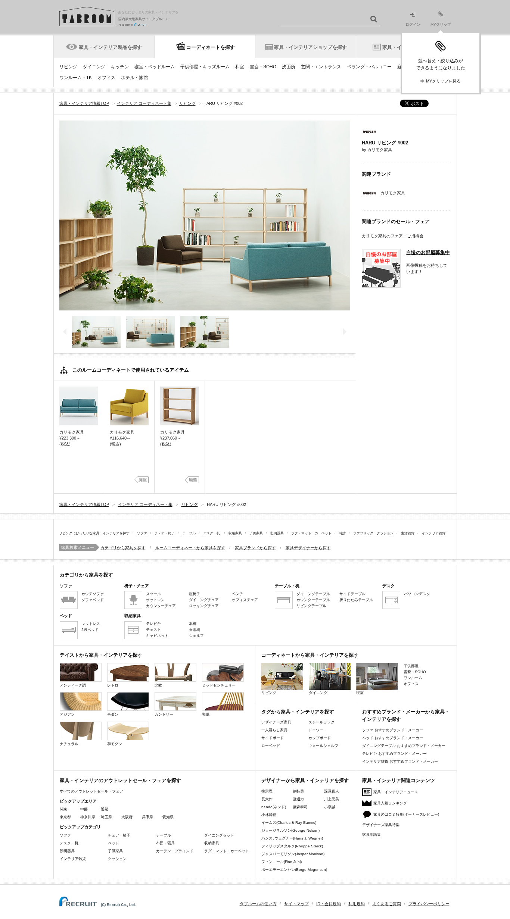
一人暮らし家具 (274, 730)
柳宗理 (267, 791)
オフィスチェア (245, 600)
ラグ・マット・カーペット (311, 533)
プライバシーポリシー (429, 903)
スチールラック (321, 722)
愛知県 (168, 817)
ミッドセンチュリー (219, 685)
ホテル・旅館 (134, 77)
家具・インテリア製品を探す (110, 47)
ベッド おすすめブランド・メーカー (392, 738)
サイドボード (272, 738)
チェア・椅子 (165, 533)
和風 (205, 714)
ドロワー (315, 730)
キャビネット (157, 636)
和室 (239, 66)
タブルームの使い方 (258, 903)
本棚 (192, 624)
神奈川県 (87, 817)
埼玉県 (106, 817)
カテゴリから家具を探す (123, 548)
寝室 (360, 693)
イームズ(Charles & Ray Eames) (288, 822)
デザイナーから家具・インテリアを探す (305, 780)
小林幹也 (268, 815)
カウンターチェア (161, 606)
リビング (68, 66)
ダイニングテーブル (313, 594)
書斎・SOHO (263, 66)
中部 (84, 809)
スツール (153, 594)
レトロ (112, 685)
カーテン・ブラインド (174, 851)
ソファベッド (92, 600)
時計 (342, 533)
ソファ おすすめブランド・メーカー (392, 730)
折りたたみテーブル (356, 600)
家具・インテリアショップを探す (310, 47)
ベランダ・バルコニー (369, 66)
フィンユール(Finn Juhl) (281, 862)
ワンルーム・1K (75, 77)
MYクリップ (440, 24)
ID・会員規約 (328, 903)
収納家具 (235, 533)
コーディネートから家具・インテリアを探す (309, 655)
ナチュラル (69, 744)
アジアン (67, 714)
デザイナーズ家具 (276, 722)
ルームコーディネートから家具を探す (190, 548)
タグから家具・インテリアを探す (297, 712)
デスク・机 (211, 533)
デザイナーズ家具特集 (380, 825)
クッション (117, 859)
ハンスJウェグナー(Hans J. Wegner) (292, 838)
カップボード (319, 738)
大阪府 (127, 817)
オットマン (155, 600)
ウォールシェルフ (323, 746)
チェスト (153, 630)
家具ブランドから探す (255, 548)
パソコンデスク (417, 594)
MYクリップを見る (443, 81)
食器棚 (194, 630)
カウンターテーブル (313, 600)
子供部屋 (411, 666)
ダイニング (94, 66)
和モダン (114, 744)
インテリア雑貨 (433, 533)
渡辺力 (298, 799)
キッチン (120, 66)
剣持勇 (298, 791)
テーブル (189, 533)
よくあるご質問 (386, 903)
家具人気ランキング (390, 803)
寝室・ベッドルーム (154, 66)
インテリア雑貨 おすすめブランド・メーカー (400, 761)
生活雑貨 (407, 533)
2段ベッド (90, 630)
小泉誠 (329, 807)
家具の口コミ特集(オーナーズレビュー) (406, 814)
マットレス (90, 624)
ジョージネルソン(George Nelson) (290, 830)
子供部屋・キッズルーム (205, 66)
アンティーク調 (73, 685)
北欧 (158, 685)
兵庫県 (147, 817)
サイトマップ (296, 903)
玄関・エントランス (321, 66)
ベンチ (237, 594)
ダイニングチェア (204, 600)
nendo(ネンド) (273, 807)
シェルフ (196, 636)
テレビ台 (153, 624)
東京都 (65, 817)
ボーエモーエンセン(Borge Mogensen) (294, 870)
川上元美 (331, 799)
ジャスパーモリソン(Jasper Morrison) (292, 854)
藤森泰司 (300, 807)
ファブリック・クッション (373, 533)
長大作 (267, 799)
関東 (63, 809)
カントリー (164, 714)
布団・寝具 (165, 843)
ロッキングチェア (204, 606)
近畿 (104, 809)
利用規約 (356, 903)
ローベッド (270, 746)
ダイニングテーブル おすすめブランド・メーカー (403, 746)
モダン (112, 714)
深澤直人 (331, 791)
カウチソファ (92, 594)
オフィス (106, 77)
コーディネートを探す (210, 47)
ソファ (142, 533)
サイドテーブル (352, 594)
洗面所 (288, 66)
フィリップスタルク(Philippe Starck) (292, 846)
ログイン (412, 24)
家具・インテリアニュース (395, 792)
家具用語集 (371, 834)
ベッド (113, 843)
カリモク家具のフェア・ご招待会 (392, 236)
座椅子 (194, 594)
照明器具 (277, 533)
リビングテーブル (311, 606)
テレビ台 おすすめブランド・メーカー (394, 753)
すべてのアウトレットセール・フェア (91, 791)
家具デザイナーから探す (308, 548)
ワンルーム (413, 678)
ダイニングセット (219, 835)
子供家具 (256, 533)
